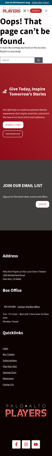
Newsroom (8, 378)
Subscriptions (10, 360)
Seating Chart (9, 372)
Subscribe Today (40, 2)
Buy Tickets (9, 354)
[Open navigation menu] (46, 11)
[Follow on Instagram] (26, 444)
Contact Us (8, 384)
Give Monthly (13, 133)
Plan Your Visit (10, 366)
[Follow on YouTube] (36, 444)
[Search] (39, 60)
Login (5, 348)
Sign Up (42, 204)
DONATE (36, 10)
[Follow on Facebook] (16, 444)
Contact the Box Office (28, 306)
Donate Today (13, 124)
